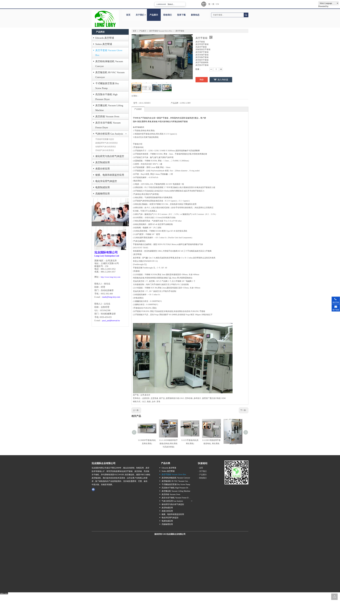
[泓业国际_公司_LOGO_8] (105, 19)
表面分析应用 (102, 168)
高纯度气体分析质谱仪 (104, 150)
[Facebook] (93, 489)
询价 (201, 79)
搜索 (246, 15)
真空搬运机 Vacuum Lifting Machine (109, 108)
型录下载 (181, 15)
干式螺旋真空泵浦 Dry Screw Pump (107, 85)
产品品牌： (175, 103)
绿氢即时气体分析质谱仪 (105, 147)
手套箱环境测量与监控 (104, 139)
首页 (128, 15)
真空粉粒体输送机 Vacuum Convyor (109, 63)
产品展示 (154, 15)
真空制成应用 (102, 162)
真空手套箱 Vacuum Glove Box (108, 52)
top (334, 597)
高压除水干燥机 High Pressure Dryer (106, 97)
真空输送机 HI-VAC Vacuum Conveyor (110, 74)
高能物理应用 (102, 193)
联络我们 (167, 15)
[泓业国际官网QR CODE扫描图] (236, 472)
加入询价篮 (223, 79)
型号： (136, 103)
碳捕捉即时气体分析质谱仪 (106, 143)
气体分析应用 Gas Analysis (109, 133)
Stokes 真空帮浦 (103, 44)
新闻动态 (195, 15)
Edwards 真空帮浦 (104, 38)
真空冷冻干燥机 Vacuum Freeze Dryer (108, 125)
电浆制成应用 (102, 187)
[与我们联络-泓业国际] (110, 212)
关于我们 (140, 15)
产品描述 (138, 109)
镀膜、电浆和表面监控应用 (109, 175)
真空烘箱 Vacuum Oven (107, 116)
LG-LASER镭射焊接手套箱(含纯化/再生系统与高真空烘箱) (168, 443)
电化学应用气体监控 (106, 181)
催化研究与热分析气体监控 (109, 156)
